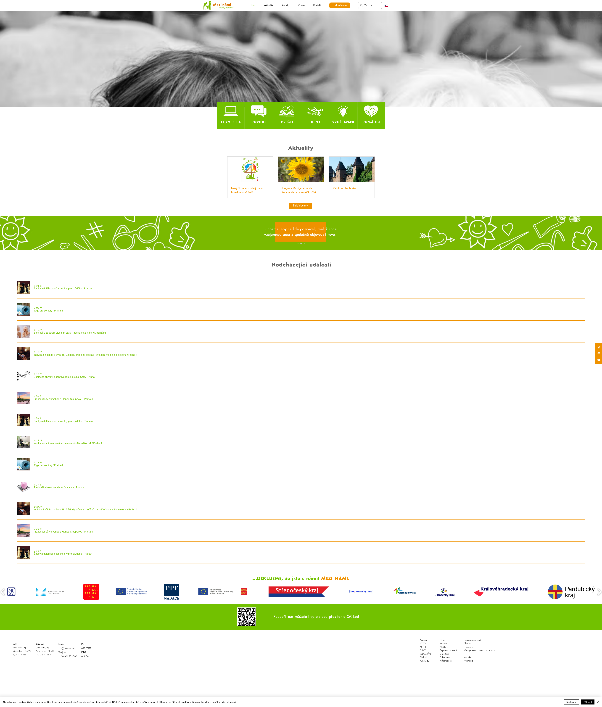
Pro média (468, 661)
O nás (442, 640)
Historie (443, 644)
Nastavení (571, 702)
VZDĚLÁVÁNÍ (425, 654)
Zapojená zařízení (448, 650)
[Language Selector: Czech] (388, 5)
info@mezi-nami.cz (67, 648)
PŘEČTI (423, 647)
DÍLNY (423, 650)
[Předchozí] (17, 233)
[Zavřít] (598, 701)
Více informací (229, 702)
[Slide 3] (304, 244)
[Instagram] (599, 353)
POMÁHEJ (424, 661)
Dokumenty (445, 657)
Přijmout (588, 702)
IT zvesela (468, 647)
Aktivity (467, 644)
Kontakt (467, 657)
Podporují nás (446, 661)
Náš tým (444, 647)
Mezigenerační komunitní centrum (474, 650)
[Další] (585, 233)
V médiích (444, 654)
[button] (285, 5)
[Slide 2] (300, 243)
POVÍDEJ (423, 644)
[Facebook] (599, 347)
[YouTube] (599, 359)
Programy (424, 640)
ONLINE (423, 657)
